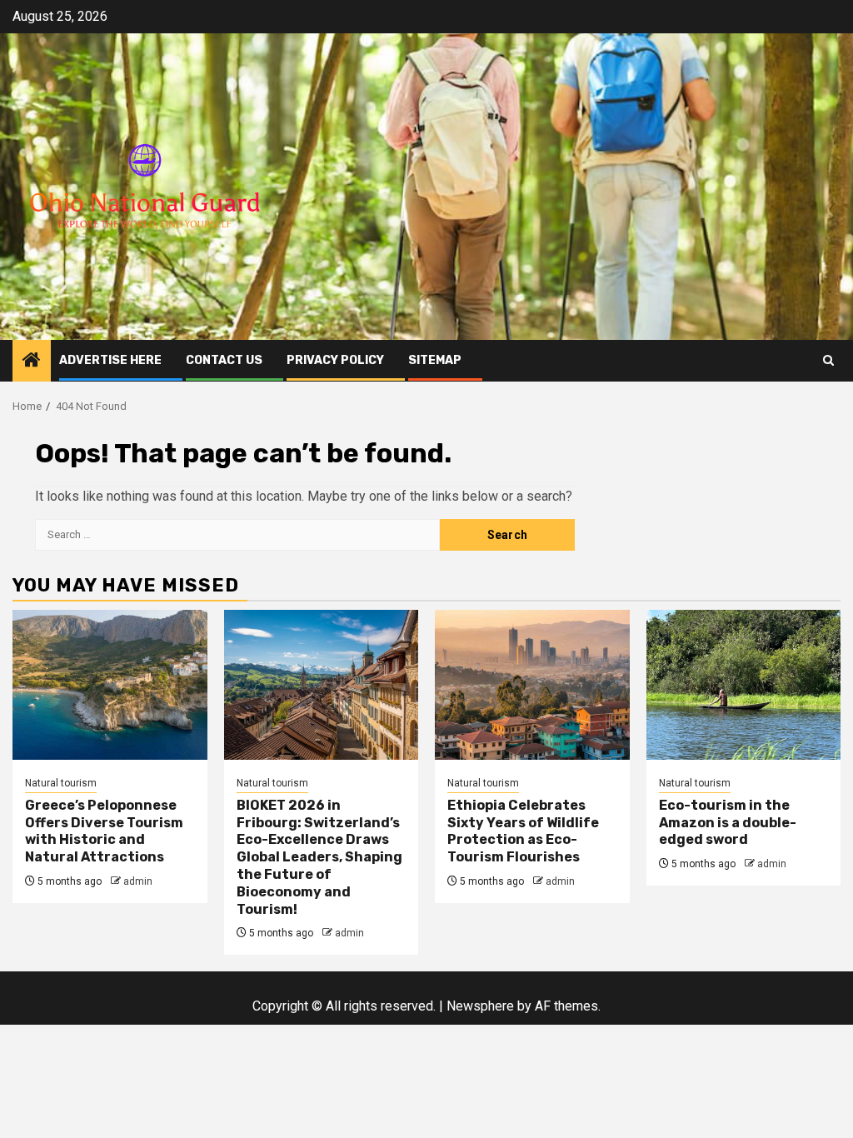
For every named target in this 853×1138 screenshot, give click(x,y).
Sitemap (434, 360)
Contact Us (224, 360)
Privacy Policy (335, 360)
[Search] (828, 360)
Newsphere (480, 1006)
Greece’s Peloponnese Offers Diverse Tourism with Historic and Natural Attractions (104, 831)
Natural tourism (61, 783)
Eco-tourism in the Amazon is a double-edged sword (727, 822)
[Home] (31, 361)
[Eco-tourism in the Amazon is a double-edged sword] (743, 685)
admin (137, 881)
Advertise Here (110, 360)
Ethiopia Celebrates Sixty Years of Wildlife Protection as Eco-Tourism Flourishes (523, 831)
